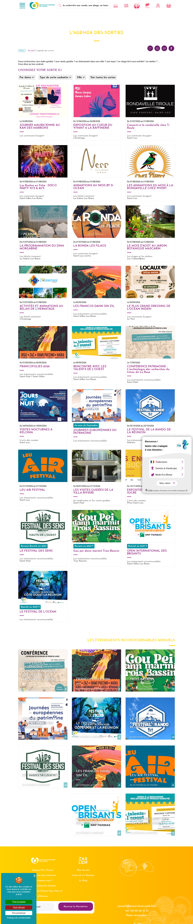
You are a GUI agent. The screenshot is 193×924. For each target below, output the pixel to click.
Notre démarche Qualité (43, 886)
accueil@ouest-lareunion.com (137, 906)
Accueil (31, 51)
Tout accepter (19, 902)
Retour (22, 51)
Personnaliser (19, 913)
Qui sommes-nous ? (43, 880)
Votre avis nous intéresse (43, 875)
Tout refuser (19, 907)
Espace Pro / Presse (42, 870)
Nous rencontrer (137, 915)
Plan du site (83, 870)
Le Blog (83, 880)
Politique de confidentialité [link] (19, 918)
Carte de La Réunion (83, 875)
